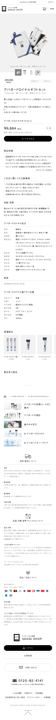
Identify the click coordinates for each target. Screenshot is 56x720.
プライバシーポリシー (34, 697)
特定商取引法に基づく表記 (15, 697)
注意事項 (7, 539)
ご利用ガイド (28, 693)
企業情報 (47, 697)
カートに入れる (28, 139)
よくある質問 (17, 693)
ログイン (51, 2)
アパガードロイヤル (17, 396)
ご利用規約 (39, 693)
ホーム (6, 396)
